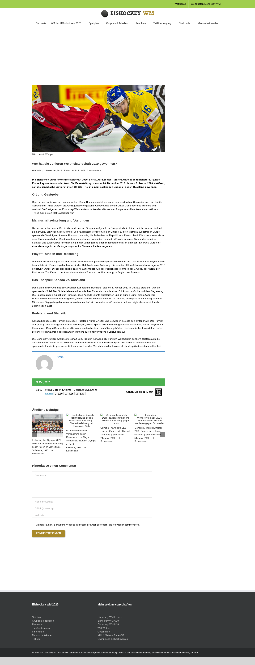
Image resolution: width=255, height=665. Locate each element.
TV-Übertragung (41, 628)
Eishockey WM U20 (108, 620)
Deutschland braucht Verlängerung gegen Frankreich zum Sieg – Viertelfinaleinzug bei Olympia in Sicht (81, 437)
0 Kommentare (94, 170)
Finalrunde (38, 631)
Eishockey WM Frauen (109, 617)
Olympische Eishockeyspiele (113, 638)
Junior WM (80, 170)
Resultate (37, 624)
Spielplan (37, 617)
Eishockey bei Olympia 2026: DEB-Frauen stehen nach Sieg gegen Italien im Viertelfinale (47, 443)
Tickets (36, 638)
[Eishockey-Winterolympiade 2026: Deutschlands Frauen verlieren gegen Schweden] (149, 415)
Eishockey (69, 170)
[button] (125, 29)
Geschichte (103, 631)
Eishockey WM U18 (108, 624)
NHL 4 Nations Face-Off (110, 635)
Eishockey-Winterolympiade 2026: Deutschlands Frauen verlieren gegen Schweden (148, 431)
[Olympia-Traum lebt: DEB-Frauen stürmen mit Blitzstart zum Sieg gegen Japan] (115, 415)
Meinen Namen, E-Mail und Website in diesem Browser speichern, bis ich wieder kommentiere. (88, 524)
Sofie (38, 170)
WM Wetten (103, 628)
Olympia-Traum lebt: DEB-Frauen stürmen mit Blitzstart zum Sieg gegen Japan (115, 431)
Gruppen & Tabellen (43, 620)
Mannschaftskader (42, 635)
